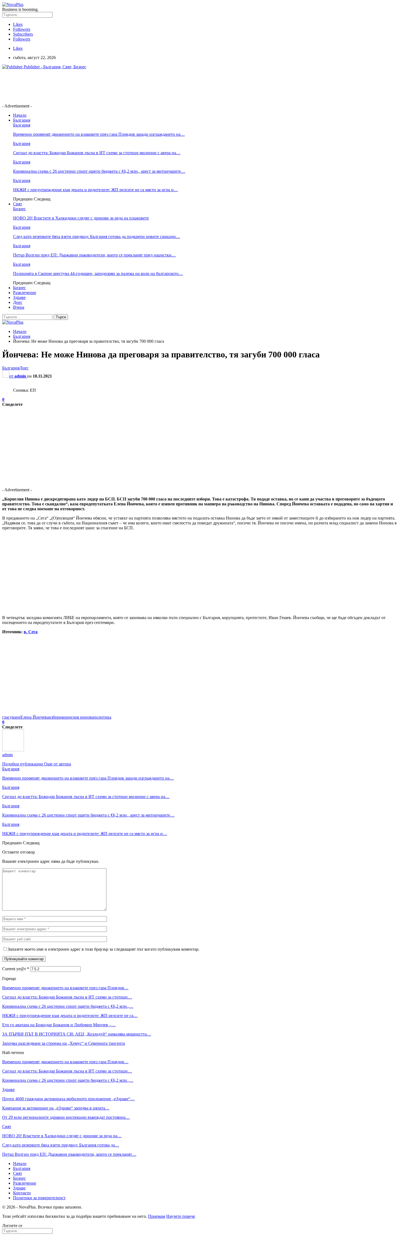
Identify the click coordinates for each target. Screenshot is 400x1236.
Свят (17, 204)
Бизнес (19, 208)
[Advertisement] (101, 86)
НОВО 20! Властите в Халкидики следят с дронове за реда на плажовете (81, 218)
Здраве (19, 297)
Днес (17, 302)
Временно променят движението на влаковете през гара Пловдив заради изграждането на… (99, 134)
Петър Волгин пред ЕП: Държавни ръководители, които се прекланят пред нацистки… (94, 255)
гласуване (11, 717)
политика (102, 717)
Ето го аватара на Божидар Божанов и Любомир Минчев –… (59, 1024)
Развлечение (24, 292)
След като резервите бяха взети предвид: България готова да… (60, 1145)
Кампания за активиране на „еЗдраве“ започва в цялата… (55, 1108)
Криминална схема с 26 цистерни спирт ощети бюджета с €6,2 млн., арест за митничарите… (99, 171)
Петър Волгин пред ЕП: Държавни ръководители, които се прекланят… (69, 1154)
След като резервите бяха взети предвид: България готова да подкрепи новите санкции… (96, 236)
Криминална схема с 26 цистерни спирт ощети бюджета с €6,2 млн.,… (67, 1006)
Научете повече (180, 1216)
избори (55, 717)
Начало (19, 115)
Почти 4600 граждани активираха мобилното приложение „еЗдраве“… (68, 1098)
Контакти (22, 1193)
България (21, 120)
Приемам (156, 1216)
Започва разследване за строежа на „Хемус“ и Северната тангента (63, 1043)
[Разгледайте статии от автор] (13, 749)
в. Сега (31, 631)
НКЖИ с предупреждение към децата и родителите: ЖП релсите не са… (70, 1015)
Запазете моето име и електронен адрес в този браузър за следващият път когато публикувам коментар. (103, 949)
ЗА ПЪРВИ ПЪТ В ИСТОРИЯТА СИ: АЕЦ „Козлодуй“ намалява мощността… (76, 1034)
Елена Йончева (34, 717)
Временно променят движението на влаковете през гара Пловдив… (65, 987)
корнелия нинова (78, 717)
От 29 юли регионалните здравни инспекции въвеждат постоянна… (66, 1117)
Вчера (18, 307)
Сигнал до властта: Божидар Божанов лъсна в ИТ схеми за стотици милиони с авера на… (96, 152)
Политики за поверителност (39, 1197)
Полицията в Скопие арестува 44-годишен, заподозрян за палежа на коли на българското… (98, 273)
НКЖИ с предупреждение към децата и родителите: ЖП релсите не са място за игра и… (95, 189)
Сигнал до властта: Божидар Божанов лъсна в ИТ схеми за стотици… (67, 997)
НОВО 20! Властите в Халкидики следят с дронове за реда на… (62, 1135)
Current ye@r (15, 968)
